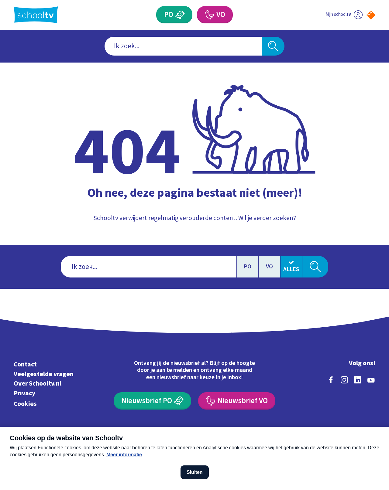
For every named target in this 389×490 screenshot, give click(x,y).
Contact (25, 364)
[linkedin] (357, 379)
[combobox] (183, 46)
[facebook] (331, 379)
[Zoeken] (273, 46)
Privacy (24, 393)
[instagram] (344, 379)
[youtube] (371, 379)
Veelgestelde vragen (44, 374)
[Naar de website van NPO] (371, 15)
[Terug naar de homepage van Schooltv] (36, 14)
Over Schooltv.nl (37, 383)
